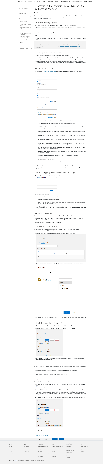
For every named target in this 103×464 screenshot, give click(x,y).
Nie (61, 439)
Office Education (40, 451)
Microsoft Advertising (54, 453)
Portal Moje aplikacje (23, 21)
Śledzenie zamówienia (26, 451)
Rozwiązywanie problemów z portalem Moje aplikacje (25, 37)
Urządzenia (43, 1)
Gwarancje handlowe (26, 454)
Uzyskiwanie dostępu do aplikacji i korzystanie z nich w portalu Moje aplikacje (50, 433)
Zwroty (24, 449)
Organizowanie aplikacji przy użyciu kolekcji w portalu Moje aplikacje (25, 24)
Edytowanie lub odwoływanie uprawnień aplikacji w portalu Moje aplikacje (25, 33)
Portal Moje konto (22, 13)
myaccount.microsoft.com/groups (50, 71)
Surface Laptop (10, 446)
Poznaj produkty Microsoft (12, 453)
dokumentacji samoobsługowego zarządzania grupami (70, 46)
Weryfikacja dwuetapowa (23, 8)
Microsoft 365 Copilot (54, 454)
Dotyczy (36, 12)
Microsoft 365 (29, 1)
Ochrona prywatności (83, 449)
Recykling (25, 453)
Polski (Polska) (12, 460)
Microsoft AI (53, 444)
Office (34, 1)
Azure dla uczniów (40, 456)
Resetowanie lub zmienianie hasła (25, 45)
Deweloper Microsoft (69, 444)
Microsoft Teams (54, 456)
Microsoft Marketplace (69, 452)
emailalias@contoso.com (64, 126)
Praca (81, 444)
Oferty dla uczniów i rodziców (41, 454)
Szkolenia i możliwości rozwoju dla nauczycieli (44, 453)
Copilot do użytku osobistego (12, 449)
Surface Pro (10, 444)
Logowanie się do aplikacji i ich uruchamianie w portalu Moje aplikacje (25, 29)
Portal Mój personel (22, 11)
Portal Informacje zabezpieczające (25, 16)
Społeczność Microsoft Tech (70, 450)
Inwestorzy (82, 451)
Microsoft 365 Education (41, 449)
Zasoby (56, 1)
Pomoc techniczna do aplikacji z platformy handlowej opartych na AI (71, 448)
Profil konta (25, 444)
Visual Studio (68, 457)
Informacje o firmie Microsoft (84, 446)
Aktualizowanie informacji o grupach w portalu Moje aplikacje (25, 41)
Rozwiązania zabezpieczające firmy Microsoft (57, 446)
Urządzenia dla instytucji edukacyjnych (43, 446)
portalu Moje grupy (45, 35)
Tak (54, 439)
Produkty (38, 1)
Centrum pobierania (26, 446)
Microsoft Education (40, 444)
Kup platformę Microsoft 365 (65, 1)
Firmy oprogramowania (69, 455)
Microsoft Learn (68, 446)
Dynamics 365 (53, 449)
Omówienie (21, 5)
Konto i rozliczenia (50, 1)
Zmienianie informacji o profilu (42, 435)
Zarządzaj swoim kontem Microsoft (25, 48)
